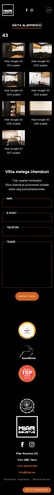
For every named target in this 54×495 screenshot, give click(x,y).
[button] (27, 26)
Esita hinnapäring (36, 490)
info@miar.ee (27, 472)
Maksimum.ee (41, 479)
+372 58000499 (27, 466)
